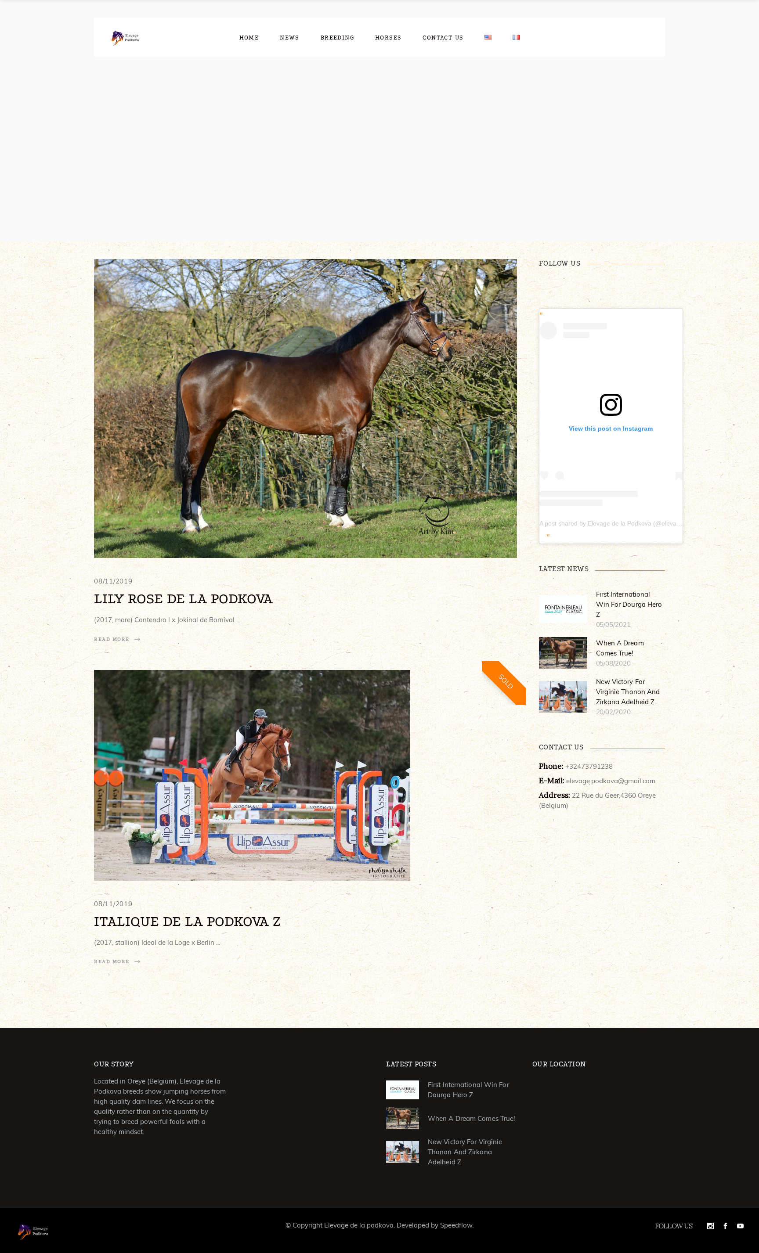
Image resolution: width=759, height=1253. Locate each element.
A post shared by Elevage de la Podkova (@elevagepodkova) (624, 523)
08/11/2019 (113, 581)
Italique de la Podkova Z (187, 921)
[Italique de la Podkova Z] (252, 775)
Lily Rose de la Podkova (183, 598)
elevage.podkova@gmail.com (610, 781)
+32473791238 (589, 766)
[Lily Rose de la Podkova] (305, 408)
